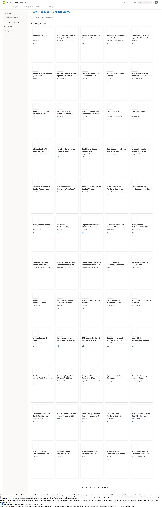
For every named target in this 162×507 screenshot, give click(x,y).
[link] (42, 44)
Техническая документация (87, 495)
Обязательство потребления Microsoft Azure (125, 495)
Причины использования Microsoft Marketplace (15, 495)
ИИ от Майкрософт (6, 500)
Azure (26, 500)
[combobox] (59, 17)
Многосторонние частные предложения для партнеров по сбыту (58, 499)
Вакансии (87, 500)
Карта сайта (43, 506)
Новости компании (115, 500)
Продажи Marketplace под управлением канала (22, 499)
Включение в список (24, 497)
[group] (34, 43)
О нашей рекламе (111, 506)
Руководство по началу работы (67, 495)
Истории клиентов (40, 495)
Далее (104, 487)
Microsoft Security (18, 500)
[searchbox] (17, 17)
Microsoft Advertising (52, 500)
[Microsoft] (8, 2)
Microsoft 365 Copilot (66, 500)
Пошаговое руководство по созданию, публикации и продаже (93, 497)
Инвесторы (154, 500)
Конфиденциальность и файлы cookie (66, 506)
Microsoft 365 (41, 500)
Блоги (32, 495)
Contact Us (50, 506)
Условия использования (87, 506)
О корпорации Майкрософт (99, 500)
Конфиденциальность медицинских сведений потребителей (19, 506)
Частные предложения (103, 495)
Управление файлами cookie (127, 506)
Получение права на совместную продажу (127, 497)
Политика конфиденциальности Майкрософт (135, 500)
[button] (32, 17)
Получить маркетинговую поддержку (43, 497)
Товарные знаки (100, 506)
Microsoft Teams (79, 500)
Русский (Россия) (5, 502)
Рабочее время (52, 495)
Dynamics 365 (32, 500)
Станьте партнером (11, 497)
